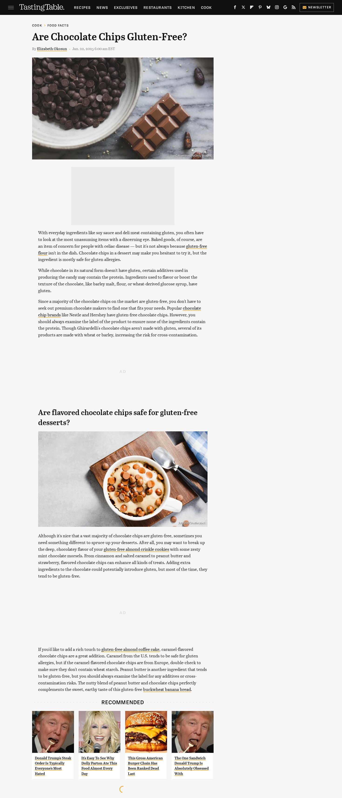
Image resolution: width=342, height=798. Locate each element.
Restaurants (158, 7)
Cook (206, 7)
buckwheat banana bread (167, 689)
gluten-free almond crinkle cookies (136, 549)
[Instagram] (277, 8)
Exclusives (125, 7)
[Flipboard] (251, 8)
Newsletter (319, 7)
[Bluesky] (268, 8)
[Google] (285, 8)
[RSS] (293, 8)
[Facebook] (235, 8)
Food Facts (58, 25)
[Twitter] (243, 8)
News (102, 7)
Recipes (82, 7)
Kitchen (186, 7)
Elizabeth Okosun (52, 48)
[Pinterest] (260, 8)
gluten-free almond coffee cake (130, 649)
